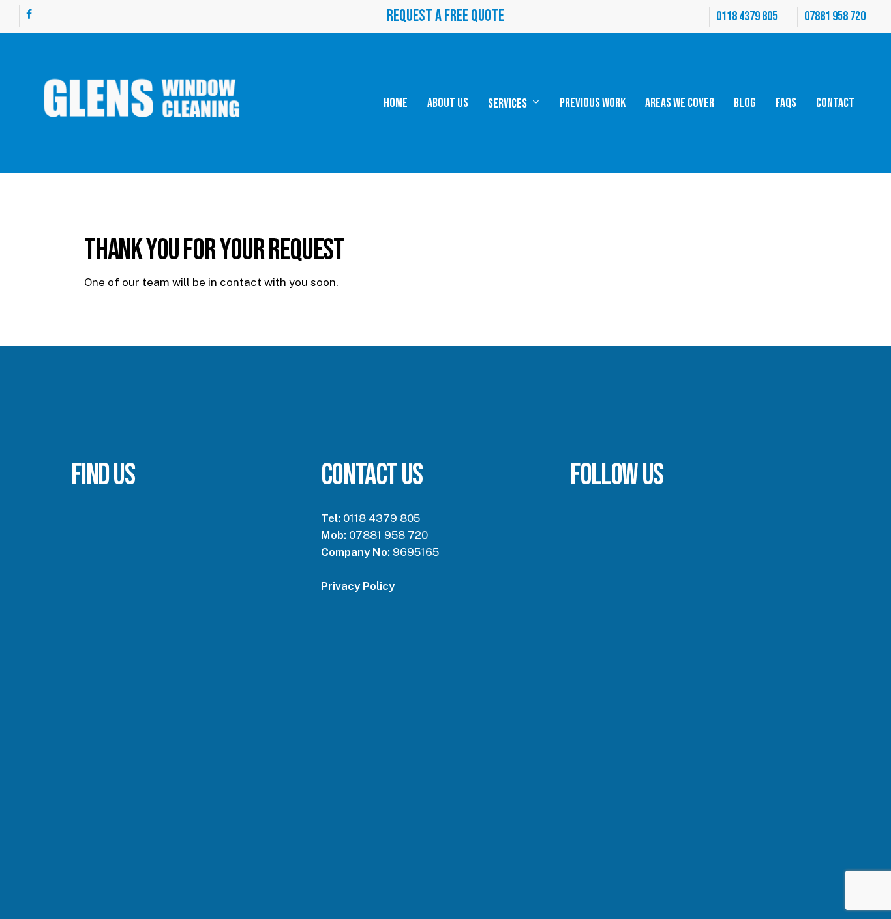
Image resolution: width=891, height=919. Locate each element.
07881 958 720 (388, 535)
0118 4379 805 (381, 518)
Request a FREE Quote (445, 16)
